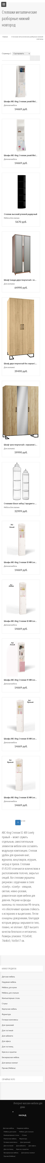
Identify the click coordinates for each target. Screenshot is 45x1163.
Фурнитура (6, 1014)
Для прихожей (8, 1025)
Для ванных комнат (10, 1063)
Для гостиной (9, 284)
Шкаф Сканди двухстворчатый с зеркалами (23, 280)
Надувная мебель (9, 982)
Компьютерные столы (11, 998)
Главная (5, 37)
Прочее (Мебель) (9, 1068)
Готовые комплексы (10, 1020)
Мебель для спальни (11, 218)
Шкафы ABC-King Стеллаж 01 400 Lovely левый (23, 680)
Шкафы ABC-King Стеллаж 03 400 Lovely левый (23, 562)
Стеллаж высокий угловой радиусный (20, 214)
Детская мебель (10, 105)
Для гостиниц (7, 1047)
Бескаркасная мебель (10, 1057)
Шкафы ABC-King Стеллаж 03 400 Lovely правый (24, 738)
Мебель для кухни (9, 987)
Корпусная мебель (9, 1009)
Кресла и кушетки (9, 1052)
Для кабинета (7, 1036)
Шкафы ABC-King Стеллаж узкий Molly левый (23, 155)
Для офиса (6, 1041)
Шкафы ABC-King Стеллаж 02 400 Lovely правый (24, 797)
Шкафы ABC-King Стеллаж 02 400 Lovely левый (23, 621)
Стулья (4, 1004)
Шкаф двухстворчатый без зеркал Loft (21, 363)
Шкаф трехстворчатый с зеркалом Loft (21, 444)
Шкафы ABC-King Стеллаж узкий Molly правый (24, 101)
